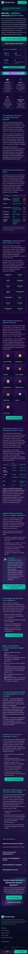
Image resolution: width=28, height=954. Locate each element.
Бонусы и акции (4, 935)
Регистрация (22, 2)
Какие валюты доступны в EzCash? (13, 843)
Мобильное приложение (6, 937)
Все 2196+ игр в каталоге (14, 417)
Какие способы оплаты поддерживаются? (9, 853)
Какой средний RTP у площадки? (12, 864)
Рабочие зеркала (5, 933)
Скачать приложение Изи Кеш (14, 779)
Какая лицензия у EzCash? (10, 869)
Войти (7, 951)
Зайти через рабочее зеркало (14, 38)
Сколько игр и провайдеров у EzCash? (11, 859)
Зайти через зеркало (14, 897)
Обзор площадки (5, 930)
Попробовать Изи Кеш (14, 67)
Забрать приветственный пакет (14, 43)
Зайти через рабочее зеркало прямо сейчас (14, 586)
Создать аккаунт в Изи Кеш (14, 635)
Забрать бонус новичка (14, 902)
